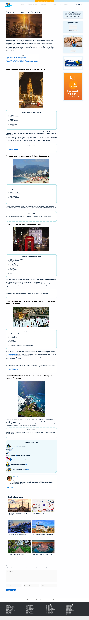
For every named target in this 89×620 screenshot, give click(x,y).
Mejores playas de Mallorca (29, 605)
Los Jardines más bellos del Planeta (16, 554)
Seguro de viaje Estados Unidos (69, 605)
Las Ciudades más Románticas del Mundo (17, 534)
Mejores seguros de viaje (73, 25)
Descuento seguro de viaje (73, 30)
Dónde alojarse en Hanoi (49, 606)
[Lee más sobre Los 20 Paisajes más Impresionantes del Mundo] (43, 546)
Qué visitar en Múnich (13, 149)
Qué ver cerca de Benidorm (29, 611)
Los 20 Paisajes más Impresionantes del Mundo (42, 554)
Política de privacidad (9, 618)
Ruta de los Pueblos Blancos (29, 609)
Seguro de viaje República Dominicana (70, 614)
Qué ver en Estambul (8, 614)
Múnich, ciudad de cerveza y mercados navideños (16, 57)
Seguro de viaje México (68, 611)
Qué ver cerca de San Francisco (10, 606)
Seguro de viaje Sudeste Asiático (70, 610)
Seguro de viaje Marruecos (69, 609)
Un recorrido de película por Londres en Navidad (16, 60)
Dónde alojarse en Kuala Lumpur (50, 608)
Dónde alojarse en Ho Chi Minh (49, 611)
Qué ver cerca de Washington (9, 608)
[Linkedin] (12, 487)
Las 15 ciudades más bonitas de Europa (10, 607)
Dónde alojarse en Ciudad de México (50, 609)
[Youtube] (11, 487)
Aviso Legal (15, 618)
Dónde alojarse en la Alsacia (49, 605)
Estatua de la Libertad (12, 354)
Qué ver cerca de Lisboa (9, 613)
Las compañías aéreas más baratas (40, 513)
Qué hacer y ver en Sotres (29, 606)
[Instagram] (7, 487)
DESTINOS (23, 4)
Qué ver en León (28, 612)
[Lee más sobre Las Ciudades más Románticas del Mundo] (19, 526)
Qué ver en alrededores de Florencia (10, 610)
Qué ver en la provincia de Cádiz (30, 608)
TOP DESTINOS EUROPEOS (32, 4)
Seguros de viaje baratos (73, 28)
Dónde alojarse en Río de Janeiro (50, 614)
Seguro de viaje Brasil (68, 613)
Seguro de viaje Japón (68, 608)
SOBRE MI (60, 4)
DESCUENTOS (54, 4)
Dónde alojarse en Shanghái (49, 612)
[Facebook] (8, 487)
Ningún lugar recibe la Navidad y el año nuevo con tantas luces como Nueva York (22, 61)
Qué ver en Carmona (28, 607)
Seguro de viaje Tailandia (69, 606)
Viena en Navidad (8, 605)
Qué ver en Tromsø (8, 612)
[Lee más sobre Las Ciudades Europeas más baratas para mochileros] (19, 505)
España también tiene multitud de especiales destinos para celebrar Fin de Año (22, 62)
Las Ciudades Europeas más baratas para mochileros (17, 514)
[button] (44, 1)
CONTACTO (66, 4)
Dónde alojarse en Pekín (49, 610)
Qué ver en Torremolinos (29, 610)
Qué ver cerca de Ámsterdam (9, 609)
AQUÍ (18, 446)
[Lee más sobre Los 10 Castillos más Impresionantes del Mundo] (43, 526)
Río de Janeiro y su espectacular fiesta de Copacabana (17, 58)
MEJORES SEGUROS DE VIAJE (45, 4)
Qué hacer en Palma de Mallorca (30, 613)
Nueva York (11, 368)
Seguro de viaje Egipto (68, 612)
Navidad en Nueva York (13, 369)
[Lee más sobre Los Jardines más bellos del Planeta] (19, 546)
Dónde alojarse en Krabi (49, 607)
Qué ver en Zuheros (28, 614)
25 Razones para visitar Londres (15, 294)
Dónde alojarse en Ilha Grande (49, 613)
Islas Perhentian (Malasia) (9, 611)
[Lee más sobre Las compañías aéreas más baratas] (43, 505)
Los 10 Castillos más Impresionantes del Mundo (42, 534)
